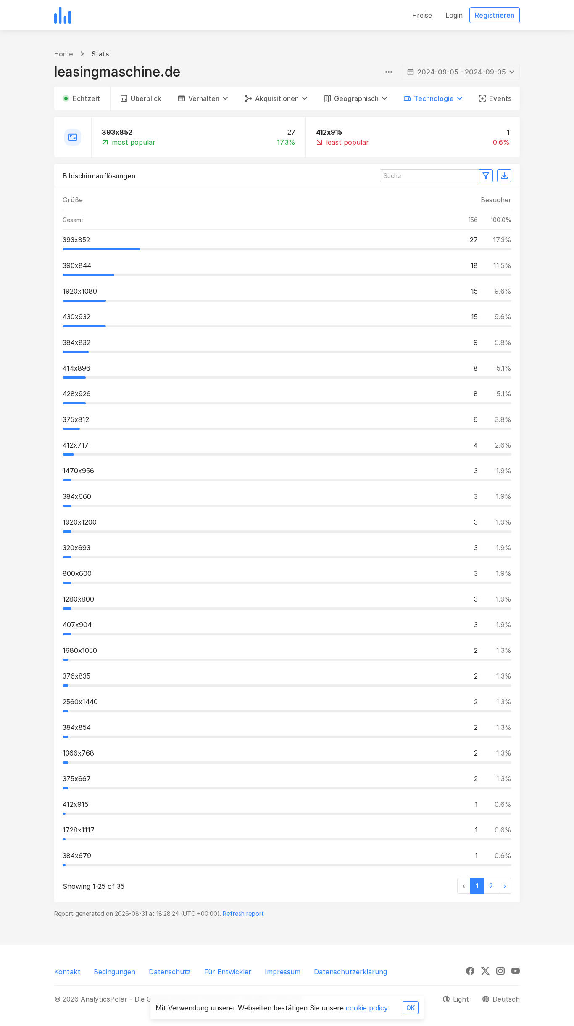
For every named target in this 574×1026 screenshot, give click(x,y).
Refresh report (243, 913)
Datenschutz (170, 972)
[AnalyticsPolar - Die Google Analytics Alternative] (62, 15)
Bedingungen (114, 972)
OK (410, 1007)
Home (63, 54)
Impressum (282, 972)
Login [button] (454, 15)
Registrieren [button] (494, 15)
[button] (202, 98)
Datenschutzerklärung (350, 972)
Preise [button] (422, 15)
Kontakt (67, 972)
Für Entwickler (227, 972)
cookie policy (366, 1008)
